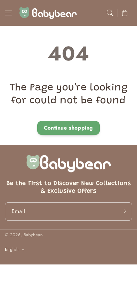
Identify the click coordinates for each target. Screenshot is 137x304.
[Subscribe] (124, 211)
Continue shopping (68, 128)
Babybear (33, 235)
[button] (8, 13)
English (12, 249)
